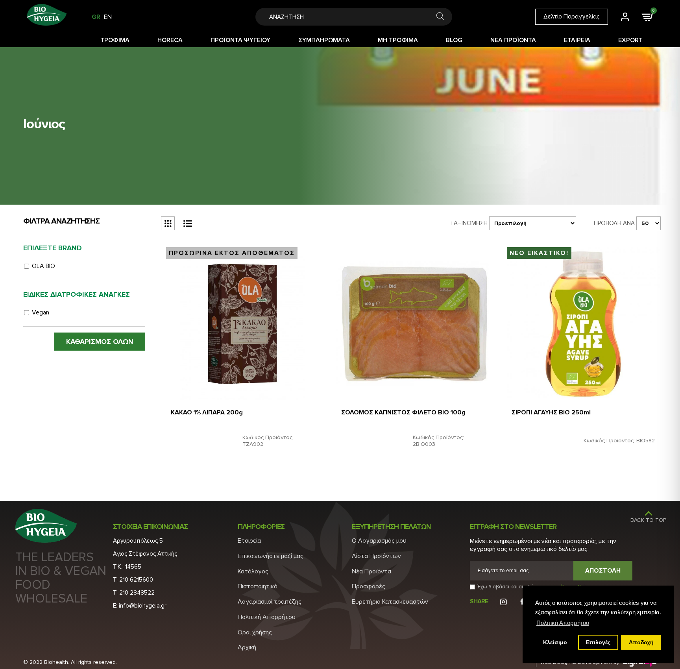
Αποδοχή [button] (641, 642)
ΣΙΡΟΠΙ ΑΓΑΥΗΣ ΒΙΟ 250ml (551, 412)
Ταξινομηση (469, 223)
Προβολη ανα (614, 223)
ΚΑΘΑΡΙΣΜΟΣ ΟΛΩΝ (99, 341)
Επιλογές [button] (598, 642)
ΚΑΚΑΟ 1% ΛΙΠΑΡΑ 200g (207, 412)
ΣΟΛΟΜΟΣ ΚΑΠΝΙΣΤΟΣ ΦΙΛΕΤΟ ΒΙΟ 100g (403, 412)
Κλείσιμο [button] (555, 642)
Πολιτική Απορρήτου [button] (562, 622)
